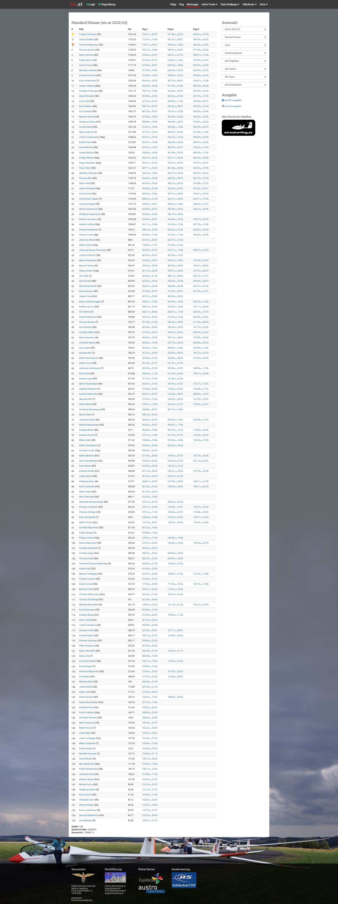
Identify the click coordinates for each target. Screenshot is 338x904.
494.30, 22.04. (201, 106)
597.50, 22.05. (150, 96)
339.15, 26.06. (201, 209)
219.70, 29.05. (175, 481)
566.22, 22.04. (175, 96)
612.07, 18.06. (150, 127)
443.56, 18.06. (175, 219)
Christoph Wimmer (88, 717)
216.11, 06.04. (201, 307)
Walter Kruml (85, 363)
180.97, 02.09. (201, 219)
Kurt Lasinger (85, 111)
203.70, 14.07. (175, 430)
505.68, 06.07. (201, 101)
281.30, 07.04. (150, 486)
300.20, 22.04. (150, 558)
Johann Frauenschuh (89, 137)
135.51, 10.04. (201, 517)
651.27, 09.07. (175, 39)
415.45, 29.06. (150, 568)
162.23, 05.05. (150, 728)
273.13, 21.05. (150, 502)
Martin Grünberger (87, 260)
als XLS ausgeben (232, 106)
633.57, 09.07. (150, 240)
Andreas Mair (85, 353)
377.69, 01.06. (175, 245)
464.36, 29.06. (150, 327)
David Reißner (85, 106)
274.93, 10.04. (175, 317)
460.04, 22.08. (150, 188)
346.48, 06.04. (175, 286)
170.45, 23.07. (150, 671)
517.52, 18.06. (150, 378)
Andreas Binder (86, 430)
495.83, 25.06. (150, 337)
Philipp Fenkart (86, 538)
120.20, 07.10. (175, 651)
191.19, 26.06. (201, 327)
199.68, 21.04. (201, 389)
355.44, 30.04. (150, 317)
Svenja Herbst (85, 748)
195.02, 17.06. (175, 615)
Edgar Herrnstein (87, 651)
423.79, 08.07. (175, 81)
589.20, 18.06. (150, 147)
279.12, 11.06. (150, 512)
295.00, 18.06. (175, 307)
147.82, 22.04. (201, 337)
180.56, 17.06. (201, 368)
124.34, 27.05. (150, 779)
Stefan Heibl (85, 440)
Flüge (173, 4)
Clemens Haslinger (88, 640)
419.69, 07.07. (150, 579)
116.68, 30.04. (201, 512)
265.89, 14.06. (201, 348)
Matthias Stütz (86, 681)
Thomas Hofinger (87, 512)
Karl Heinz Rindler (87, 661)
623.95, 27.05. (201, 70)
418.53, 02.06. (150, 466)
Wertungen (193, 4)
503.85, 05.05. (201, 137)
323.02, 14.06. (175, 301)
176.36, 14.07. (175, 507)
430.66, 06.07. (150, 204)
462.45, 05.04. (150, 183)
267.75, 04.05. (175, 342)
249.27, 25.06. (150, 507)
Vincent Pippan (86, 635)
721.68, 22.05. (175, 34)
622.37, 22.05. (150, 163)
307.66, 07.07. (175, 384)
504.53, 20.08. (201, 111)
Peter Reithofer (86, 147)
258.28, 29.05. (201, 342)
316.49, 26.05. (201, 358)
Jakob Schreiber (86, 188)
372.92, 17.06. (175, 235)
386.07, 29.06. (201, 142)
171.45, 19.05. (175, 584)
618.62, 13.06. (175, 60)
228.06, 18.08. (150, 517)
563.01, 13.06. (201, 55)
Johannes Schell (87, 774)
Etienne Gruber (86, 697)
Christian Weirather (88, 548)
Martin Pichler (85, 522)
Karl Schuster (85, 327)
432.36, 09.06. (175, 188)
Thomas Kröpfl (86, 558)
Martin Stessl (85, 491)
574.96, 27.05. (201, 60)
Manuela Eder (85, 399)
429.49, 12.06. (150, 235)
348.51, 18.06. (150, 301)
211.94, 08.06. (201, 322)
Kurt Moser (84, 676)
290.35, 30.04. (150, 553)
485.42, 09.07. (175, 147)
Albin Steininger (86, 497)
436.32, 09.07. (175, 265)
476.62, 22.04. (150, 265)
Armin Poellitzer (86, 712)
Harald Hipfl (85, 568)
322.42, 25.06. (175, 322)
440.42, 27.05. (201, 168)
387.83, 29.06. (175, 209)
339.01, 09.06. (175, 271)
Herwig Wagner (86, 152)
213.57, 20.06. (150, 574)
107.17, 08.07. (175, 630)
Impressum (76, 898)
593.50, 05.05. (201, 39)
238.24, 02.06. (150, 461)
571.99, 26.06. (201, 50)
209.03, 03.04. (201, 332)
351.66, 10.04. (150, 322)
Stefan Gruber (85, 245)
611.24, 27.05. (175, 86)
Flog (181, 4)
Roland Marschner (87, 543)
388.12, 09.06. (175, 276)
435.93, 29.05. (175, 178)
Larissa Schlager (87, 204)
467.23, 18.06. (150, 527)
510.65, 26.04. (150, 332)
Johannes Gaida (87, 420)
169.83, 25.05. (175, 563)
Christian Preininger (88, 91)
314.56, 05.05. (201, 260)
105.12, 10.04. (201, 604)
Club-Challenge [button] (229, 4)
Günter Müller (85, 404)
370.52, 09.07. (201, 188)
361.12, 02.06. (150, 271)
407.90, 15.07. (175, 255)
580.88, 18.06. (150, 122)
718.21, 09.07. (150, 34)
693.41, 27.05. (201, 34)
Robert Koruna (86, 728)
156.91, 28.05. (201, 265)
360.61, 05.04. (150, 286)
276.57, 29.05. (150, 543)
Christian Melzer (86, 332)
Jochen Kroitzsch (87, 255)
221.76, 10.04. (150, 702)
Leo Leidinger (85, 820)
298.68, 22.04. (150, 640)
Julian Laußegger (87, 738)
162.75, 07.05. (201, 353)
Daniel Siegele (85, 666)
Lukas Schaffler (86, 39)
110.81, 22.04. (175, 589)
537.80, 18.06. (150, 116)
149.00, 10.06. (150, 743)
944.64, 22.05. (150, 81)
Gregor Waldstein (87, 163)
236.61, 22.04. (175, 471)
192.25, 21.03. (175, 466)
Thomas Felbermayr (88, 45)
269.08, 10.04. (201, 420)
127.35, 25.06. (150, 676)
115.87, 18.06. (150, 805)
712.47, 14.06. (150, 39)
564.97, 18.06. (150, 142)
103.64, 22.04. (150, 800)
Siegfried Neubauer (88, 389)
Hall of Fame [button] (208, 4)
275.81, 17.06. (150, 538)
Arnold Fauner (86, 65)
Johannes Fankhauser (89, 368)
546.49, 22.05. (175, 122)
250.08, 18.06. (150, 440)
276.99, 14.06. (175, 440)
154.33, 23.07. (175, 512)
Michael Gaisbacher (88, 209)
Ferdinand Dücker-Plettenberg (93, 563)
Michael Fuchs (86, 784)
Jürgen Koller (85, 296)
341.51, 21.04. (201, 286)
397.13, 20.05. (175, 194)
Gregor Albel (85, 692)
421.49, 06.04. (150, 599)
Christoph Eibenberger (89, 409)
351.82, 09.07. (150, 291)
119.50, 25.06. (201, 430)
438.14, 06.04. (175, 183)
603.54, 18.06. (150, 86)
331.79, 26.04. (150, 471)
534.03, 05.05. (175, 163)
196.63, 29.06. (175, 389)
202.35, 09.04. (175, 445)
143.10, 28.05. (150, 759)
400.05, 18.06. (150, 342)
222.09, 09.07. (150, 630)
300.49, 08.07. (201, 281)
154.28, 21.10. (150, 753)
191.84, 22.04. (175, 378)
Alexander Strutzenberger (91, 502)
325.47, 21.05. (150, 368)
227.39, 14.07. (201, 291)
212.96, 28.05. (150, 615)
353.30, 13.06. (150, 348)
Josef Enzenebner (87, 625)
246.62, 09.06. (175, 399)
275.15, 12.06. (150, 435)
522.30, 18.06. (150, 497)
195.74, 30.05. (201, 455)
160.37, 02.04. (175, 594)
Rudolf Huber (85, 142)
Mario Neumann (87, 337)
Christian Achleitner (88, 507)
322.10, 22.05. (201, 178)
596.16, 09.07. (150, 106)
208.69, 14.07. (201, 394)
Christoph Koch (86, 800)
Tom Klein (84, 276)
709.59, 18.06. (175, 45)
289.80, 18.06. (175, 348)
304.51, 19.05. (201, 199)
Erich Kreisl (84, 101)
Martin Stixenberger (88, 384)
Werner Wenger (86, 805)
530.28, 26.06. (175, 116)
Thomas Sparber (87, 322)
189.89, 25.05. (150, 712)
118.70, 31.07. (150, 810)
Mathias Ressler (86, 779)
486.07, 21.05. (150, 199)
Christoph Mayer (87, 342)
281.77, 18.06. (175, 409)
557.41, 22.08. (175, 111)
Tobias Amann (86, 271)
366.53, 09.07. (201, 127)
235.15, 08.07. (175, 337)
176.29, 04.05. (175, 517)
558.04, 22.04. (175, 75)
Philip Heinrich (86, 60)
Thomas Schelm (87, 50)
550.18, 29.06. (175, 214)
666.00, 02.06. (150, 214)
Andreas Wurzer (86, 435)
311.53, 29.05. (175, 373)
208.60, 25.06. (175, 553)
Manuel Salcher (86, 132)
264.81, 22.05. (150, 481)
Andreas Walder (86, 471)
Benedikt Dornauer (87, 753)
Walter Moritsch (86, 455)
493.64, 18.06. (150, 194)
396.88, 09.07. (150, 409)
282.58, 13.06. (150, 656)
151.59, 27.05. (150, 738)
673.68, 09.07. (150, 65)
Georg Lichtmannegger (90, 301)
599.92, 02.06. (201, 86)
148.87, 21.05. (175, 574)
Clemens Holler (86, 630)
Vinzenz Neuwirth (87, 75)
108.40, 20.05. (175, 697)
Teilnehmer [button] (248, 4)
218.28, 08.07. (175, 394)
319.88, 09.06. (150, 389)
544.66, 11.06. (175, 101)
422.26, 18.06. (150, 281)
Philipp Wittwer (86, 158)
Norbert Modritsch (87, 317)
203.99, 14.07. (175, 420)
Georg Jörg (84, 656)
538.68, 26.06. (150, 152)
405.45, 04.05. (175, 296)
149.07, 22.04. (150, 604)
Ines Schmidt (85, 194)
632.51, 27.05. (175, 55)
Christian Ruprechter (88, 527)
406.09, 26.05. (201, 173)
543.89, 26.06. (201, 75)
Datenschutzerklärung (81, 900)
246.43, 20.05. (150, 420)
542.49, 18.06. (150, 173)
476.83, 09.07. (150, 209)
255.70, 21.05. (175, 476)
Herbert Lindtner (86, 224)
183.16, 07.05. (150, 635)
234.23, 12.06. (201, 301)
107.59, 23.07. (175, 671)
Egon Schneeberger (88, 461)
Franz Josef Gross (87, 810)
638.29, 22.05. (150, 450)
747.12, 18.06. (150, 50)
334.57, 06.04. (150, 589)
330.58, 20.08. (150, 625)
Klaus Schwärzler (87, 517)
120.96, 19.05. (150, 697)
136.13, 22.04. (150, 769)
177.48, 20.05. (150, 584)
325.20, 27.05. (150, 358)
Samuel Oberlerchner (89, 815)
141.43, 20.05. (201, 399)
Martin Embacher (87, 743)
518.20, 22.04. (201, 122)
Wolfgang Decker (87, 789)
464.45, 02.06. (175, 142)
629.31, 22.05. (150, 137)
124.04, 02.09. (201, 435)
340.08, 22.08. (175, 281)
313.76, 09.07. (201, 271)
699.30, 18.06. (175, 65)
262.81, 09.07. (150, 394)
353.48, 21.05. (150, 610)
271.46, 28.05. (150, 455)
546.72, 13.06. (175, 137)
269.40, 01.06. (150, 563)
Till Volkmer (84, 312)
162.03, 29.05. (150, 748)
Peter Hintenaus (86, 646)
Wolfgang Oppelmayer (89, 214)
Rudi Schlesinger (87, 610)
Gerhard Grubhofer (88, 286)
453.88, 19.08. (150, 533)
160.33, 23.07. (150, 723)
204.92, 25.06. (175, 558)
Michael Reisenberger (89, 425)
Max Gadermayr (86, 764)
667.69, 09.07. (150, 255)
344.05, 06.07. (150, 425)
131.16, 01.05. (175, 604)
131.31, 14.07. (201, 384)
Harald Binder (85, 759)
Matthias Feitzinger (88, 173)
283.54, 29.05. (175, 327)
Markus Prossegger (88, 574)
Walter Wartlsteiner (88, 445)
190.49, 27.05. (201, 440)
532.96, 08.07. (175, 106)
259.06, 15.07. (175, 368)
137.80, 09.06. (175, 635)
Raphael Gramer (86, 116)
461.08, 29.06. (175, 152)
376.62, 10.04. (201, 147)
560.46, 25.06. (201, 45)
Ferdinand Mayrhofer (89, 671)
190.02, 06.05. (150, 707)
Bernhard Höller (86, 589)
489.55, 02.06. (175, 132)
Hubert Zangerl (86, 533)
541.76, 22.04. (150, 132)
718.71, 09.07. (150, 45)
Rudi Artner (84, 373)
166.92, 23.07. (150, 733)
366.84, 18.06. (150, 430)
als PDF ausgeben (233, 100)
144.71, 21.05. (201, 481)
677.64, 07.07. (150, 60)
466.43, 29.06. (201, 158)
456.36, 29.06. (201, 116)
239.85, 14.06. (150, 666)
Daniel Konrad (86, 584)
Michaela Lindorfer (88, 70)
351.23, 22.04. (150, 620)
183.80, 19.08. (175, 538)
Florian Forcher (86, 235)
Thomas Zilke (85, 178)
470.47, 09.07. (201, 163)
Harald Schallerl (86, 96)
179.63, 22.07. (201, 404)
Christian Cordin (87, 450)
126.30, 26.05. (150, 815)
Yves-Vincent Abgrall (89, 199)
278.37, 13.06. (150, 404)
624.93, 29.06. (201, 65)
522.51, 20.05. (175, 199)
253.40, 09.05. (175, 353)
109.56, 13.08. (150, 794)
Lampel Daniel (86, 127)
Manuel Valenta (86, 265)
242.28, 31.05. (150, 681)
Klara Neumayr (86, 291)
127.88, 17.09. (150, 774)
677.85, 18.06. (150, 70)
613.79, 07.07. (150, 101)
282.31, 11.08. (175, 312)
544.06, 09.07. (150, 219)
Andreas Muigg (86, 615)
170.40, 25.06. (201, 522)
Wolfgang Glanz (86, 481)
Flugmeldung (108, 4)
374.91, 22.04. (201, 194)
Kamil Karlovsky (87, 486)
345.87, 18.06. (175, 260)
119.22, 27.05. (175, 661)
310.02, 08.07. (175, 291)
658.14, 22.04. (150, 414)
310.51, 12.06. (175, 250)
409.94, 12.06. (201, 152)
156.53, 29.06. (175, 522)
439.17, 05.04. (175, 158)
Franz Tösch (85, 168)
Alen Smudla (85, 281)
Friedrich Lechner (87, 579)
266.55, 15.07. (201, 312)
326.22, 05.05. (201, 229)
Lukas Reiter (84, 733)
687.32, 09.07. (150, 111)
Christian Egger (86, 553)
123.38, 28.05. (175, 676)
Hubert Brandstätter (88, 702)
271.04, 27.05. (175, 435)
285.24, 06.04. (175, 502)
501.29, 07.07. (150, 363)
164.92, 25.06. (175, 543)
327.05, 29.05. (150, 646)
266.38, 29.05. (201, 317)
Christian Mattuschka (89, 594)
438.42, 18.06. (175, 204)
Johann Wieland (87, 86)
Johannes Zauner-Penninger (92, 250)
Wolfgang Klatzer (87, 122)
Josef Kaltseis (85, 687)
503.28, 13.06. (175, 127)
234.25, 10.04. (150, 594)
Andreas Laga (85, 378)
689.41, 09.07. (175, 50)
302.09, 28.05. (201, 235)
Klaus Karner (85, 794)
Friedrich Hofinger (87, 34)
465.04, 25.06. (201, 91)
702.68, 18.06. (150, 75)
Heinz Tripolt (85, 620)
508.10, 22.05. (150, 229)
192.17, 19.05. (150, 661)
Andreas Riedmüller (88, 394)
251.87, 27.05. (175, 363)
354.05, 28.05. (175, 358)
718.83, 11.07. (150, 245)
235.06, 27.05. (175, 461)
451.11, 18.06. (150, 224)
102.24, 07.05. (201, 543)
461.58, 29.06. (175, 168)
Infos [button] (263, 4)
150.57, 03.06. (201, 507)
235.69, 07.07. (175, 404)
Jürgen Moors (85, 476)
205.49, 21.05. (150, 687)
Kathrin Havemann (88, 219)
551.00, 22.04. (150, 491)
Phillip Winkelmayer (88, 769)
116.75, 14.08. (201, 574)
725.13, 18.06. (150, 91)
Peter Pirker (84, 183)
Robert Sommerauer (88, 358)
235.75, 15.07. (201, 276)
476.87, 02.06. (150, 445)
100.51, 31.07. (150, 820)
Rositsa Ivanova (86, 307)
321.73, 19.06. (201, 224)
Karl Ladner (84, 348)
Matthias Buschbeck (88, 604)
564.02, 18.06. (150, 178)
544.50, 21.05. (150, 276)
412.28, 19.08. (201, 132)
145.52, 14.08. (150, 764)
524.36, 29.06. (175, 91)
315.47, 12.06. (150, 399)
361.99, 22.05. (150, 476)
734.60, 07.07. (150, 55)
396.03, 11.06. (150, 373)
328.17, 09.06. (150, 312)
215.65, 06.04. (150, 692)
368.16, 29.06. (150, 307)
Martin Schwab (86, 55)
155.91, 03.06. (201, 373)
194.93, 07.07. (175, 455)
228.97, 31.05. (201, 250)
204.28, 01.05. (150, 651)
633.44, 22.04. (175, 70)
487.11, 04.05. (150, 168)
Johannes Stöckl (87, 240)
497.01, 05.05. (150, 296)
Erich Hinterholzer (87, 81)
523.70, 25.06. (175, 240)
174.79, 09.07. (150, 522)
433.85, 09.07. (150, 260)
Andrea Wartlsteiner (88, 229)
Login (92, 4)
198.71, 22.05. (201, 486)
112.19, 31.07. (150, 789)
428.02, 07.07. (201, 204)
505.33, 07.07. (150, 250)
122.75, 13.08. (201, 584)
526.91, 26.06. (150, 158)
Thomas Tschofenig (88, 599)
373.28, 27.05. (201, 183)
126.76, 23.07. (150, 784)
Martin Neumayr (87, 723)
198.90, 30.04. (175, 486)
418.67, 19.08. (201, 81)
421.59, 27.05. (201, 96)
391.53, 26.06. (150, 353)
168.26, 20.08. (150, 717)
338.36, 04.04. (175, 332)
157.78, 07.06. (201, 471)
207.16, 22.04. (201, 461)
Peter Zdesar (85, 466)
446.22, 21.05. (175, 229)
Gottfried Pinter (86, 707)
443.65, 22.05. (150, 548)
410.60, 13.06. (175, 224)
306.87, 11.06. (175, 425)
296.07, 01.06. (150, 384)
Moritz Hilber (85, 414)
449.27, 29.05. (175, 173)
